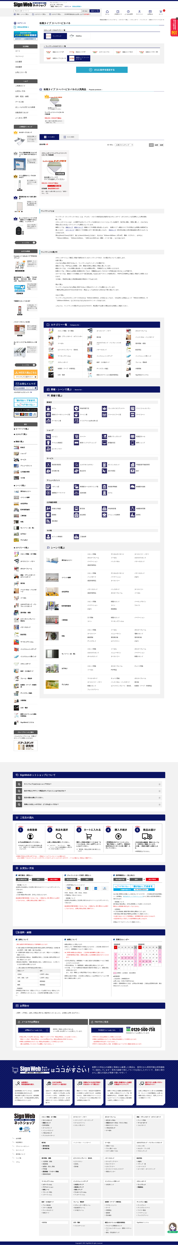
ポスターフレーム (93, 558)
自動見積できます (22, 112)
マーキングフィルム (117, 621)
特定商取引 (19, 1142)
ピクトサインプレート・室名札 (121, 686)
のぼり (137, 577)
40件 (151, 145)
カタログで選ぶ (56, 14)
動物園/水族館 (140, 486)
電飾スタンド (139, 633)
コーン (113, 605)
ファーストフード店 (114, 414)
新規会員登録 (76, 6)
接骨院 (138, 515)
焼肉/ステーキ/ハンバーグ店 (61, 414)
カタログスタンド (140, 558)
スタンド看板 (91, 554)
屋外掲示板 (138, 637)
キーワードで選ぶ (21, 429)
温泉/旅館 (83, 493)
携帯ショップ (140, 442)
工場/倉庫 (83, 536)
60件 (156, 145)
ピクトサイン (115, 641)
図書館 (54, 515)
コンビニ (55, 436)
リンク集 (18, 1158)
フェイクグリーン (93, 689)
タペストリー (115, 580)
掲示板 (137, 682)
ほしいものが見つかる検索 (25, 107)
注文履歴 (18, 62)
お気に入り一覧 (21, 72)
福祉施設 (55, 521)
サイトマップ (20, 1150)
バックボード (91, 577)
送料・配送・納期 (22, 96)
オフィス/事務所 (57, 536)
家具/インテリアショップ (88, 442)
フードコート (140, 414)
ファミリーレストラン (143, 408)
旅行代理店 (111, 471)
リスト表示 (70, 137)
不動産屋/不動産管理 (143, 464)
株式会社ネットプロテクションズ (133, 896)
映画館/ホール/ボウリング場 (89, 486)
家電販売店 (111, 442)
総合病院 (83, 515)
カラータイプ (70, 230)
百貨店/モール (140, 436)
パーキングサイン (140, 601)
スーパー (83, 436)
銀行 (137, 471)
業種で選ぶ (19, 441)
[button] (41, 109)
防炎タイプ (112, 230)
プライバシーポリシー (22, 1146)
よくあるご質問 (21, 118)
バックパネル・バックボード (120, 682)
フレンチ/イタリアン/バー (116, 408)
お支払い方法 (20, 91)
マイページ (19, 56)
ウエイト (137, 605)
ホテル (110, 493)
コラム (18, 1162)
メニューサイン (116, 633)
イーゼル (114, 558)
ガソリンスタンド (114, 464)
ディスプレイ (91, 641)
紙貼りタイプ (78, 227)
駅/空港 (82, 508)
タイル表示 (51, 137)
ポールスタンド (92, 656)
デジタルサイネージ (117, 554)
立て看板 (90, 617)
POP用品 (114, 670)
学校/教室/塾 (112, 508)
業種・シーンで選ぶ (23, 14)
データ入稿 (19, 102)
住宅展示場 (55, 471)
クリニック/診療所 (114, 515)
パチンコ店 (55, 486)
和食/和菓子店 (84, 408)
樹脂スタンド (115, 601)
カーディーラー (57, 449)
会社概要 (18, 1138)
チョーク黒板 (139, 666)
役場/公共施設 (56, 508)
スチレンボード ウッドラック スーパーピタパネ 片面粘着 (54, 154)
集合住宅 (83, 471)
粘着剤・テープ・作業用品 (143, 686)
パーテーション (92, 561)
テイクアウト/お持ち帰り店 (89, 421)
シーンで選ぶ (19, 485)
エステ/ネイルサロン (86, 464)
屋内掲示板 (114, 637)
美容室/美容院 (56, 464)
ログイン (67, 6)
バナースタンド (140, 561)
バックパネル (115, 561)
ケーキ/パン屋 (56, 421)
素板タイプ (69, 227)
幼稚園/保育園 (140, 508)
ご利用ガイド (20, 86)
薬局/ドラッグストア (114, 436)
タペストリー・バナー (142, 554)
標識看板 (114, 609)
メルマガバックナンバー (22, 392)
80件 (161, 145)
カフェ (54, 408)
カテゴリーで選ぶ (40, 14)
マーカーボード (92, 678)
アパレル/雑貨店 (57, 442)
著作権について (20, 1154)
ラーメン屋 (83, 414)
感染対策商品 (91, 565)
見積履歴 (18, 67)
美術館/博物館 (112, 486)
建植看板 (90, 637)
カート (17, 51)
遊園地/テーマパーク (58, 493)
